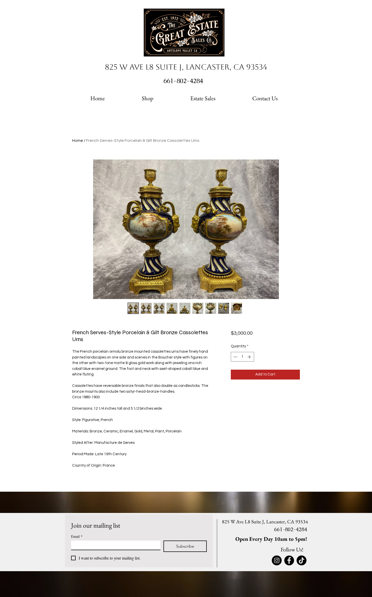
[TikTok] (301, 560)
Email (76, 536)
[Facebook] (289, 560)
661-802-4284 (184, 81)
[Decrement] (235, 357)
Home (77, 140)
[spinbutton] (242, 357)
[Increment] (249, 357)
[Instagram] (277, 560)
